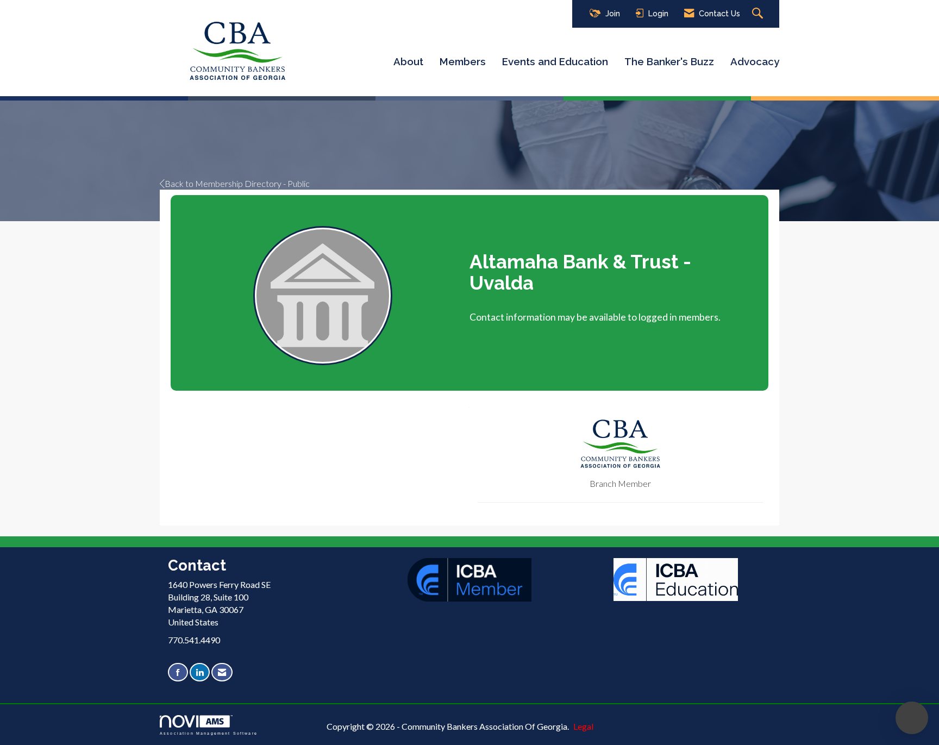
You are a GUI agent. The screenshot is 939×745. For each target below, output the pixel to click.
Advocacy (754, 61)
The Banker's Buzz (669, 61)
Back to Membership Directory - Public (237, 183)
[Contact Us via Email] (222, 672)
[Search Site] (759, 14)
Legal (583, 726)
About (408, 61)
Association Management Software (209, 733)
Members (463, 61)
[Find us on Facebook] (178, 672)
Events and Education (555, 61)
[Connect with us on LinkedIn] (200, 672)
